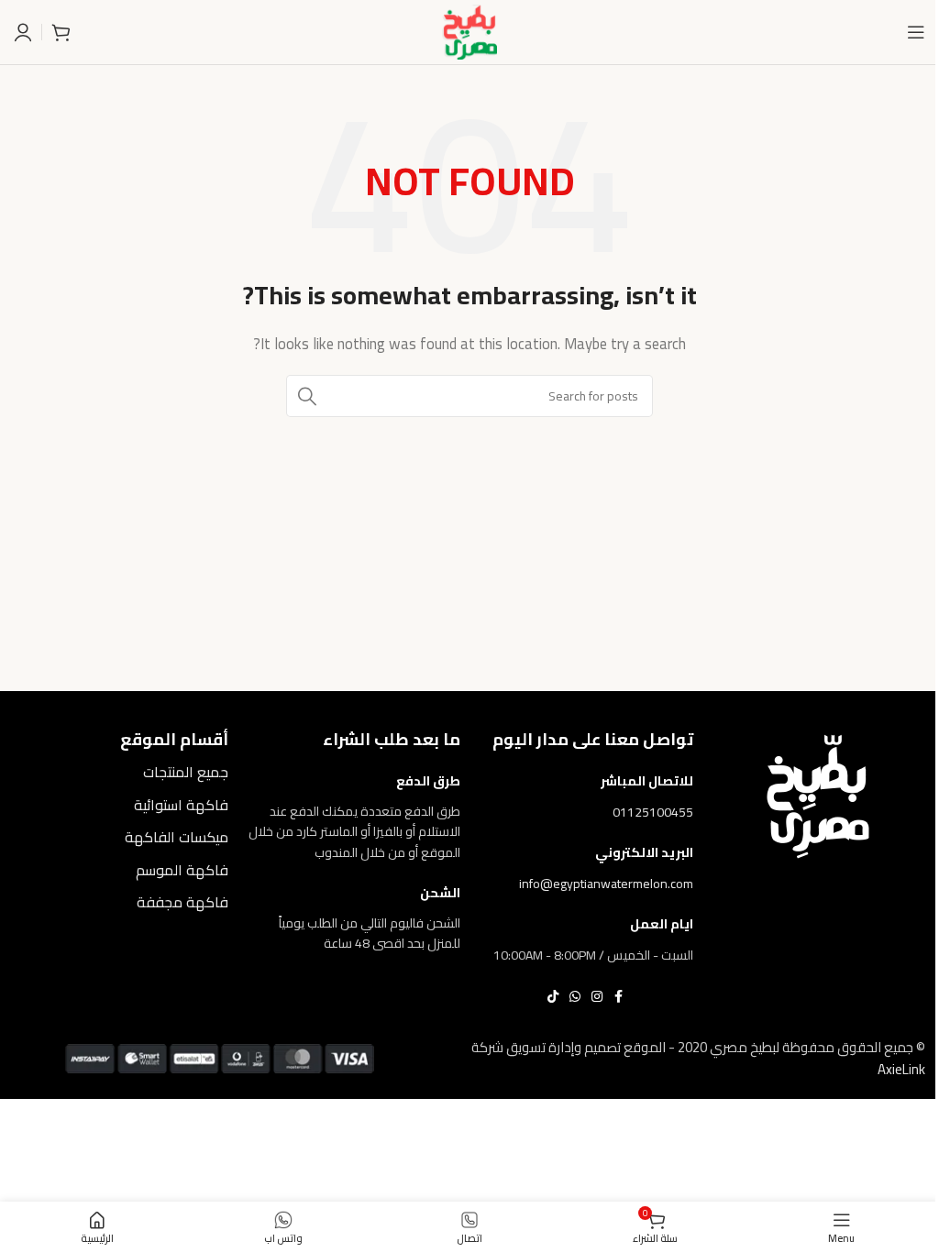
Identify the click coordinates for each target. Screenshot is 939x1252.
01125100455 (653, 812)
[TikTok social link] (553, 996)
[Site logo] (469, 30)
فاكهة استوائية (181, 804)
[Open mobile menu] (916, 32)
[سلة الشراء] (60, 32)
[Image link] (818, 795)
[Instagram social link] (597, 996)
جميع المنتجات (185, 771)
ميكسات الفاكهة (176, 837)
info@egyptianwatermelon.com (606, 883)
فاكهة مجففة (182, 902)
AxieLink (901, 1069)
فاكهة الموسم (182, 870)
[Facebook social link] (619, 996)
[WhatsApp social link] (575, 996)
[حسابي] (23, 32)
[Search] (307, 396)
